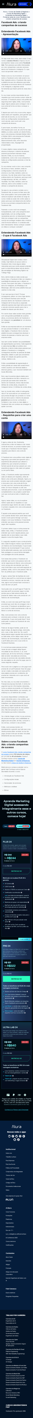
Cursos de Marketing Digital (16, 13)
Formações (9, 1215)
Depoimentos (10, 1223)
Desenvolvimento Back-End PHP (15, 1375)
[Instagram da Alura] (20, 1136)
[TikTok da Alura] (18, 1140)
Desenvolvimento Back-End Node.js (16, 1384)
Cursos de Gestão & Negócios (19, 12)
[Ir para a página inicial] (11, 4)
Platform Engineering (12, 1351)
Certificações (10, 1245)
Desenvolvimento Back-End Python (16, 1380)
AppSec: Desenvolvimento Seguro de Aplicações (16, 1344)
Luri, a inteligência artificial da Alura (16, 1234)
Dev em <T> (9, 1230)
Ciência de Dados (11, 1329)
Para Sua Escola (10, 1164)
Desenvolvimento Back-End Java (15, 1382)
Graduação (9, 1411)
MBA (24, 1411)
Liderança (9, 1390)
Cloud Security (10, 1341)
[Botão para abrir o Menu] (3, 4)
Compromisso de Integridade (14, 1171)
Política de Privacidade (12, 1168)
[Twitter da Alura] (16, 1136)
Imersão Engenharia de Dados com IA (16, 1279)
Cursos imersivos (11, 1241)
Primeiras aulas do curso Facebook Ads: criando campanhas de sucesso (16, 18)
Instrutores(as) (10, 1226)
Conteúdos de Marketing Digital (15, 15)
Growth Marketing (11, 1397)
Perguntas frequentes (12, 1296)
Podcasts (8, 1268)
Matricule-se (16, 871)
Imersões (8, 1261)
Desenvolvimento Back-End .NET (15, 1378)
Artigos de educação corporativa (12, 1273)
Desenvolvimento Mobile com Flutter (16, 1367)
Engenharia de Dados (12, 1335)
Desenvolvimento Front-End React (16, 1370)
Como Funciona (10, 1212)
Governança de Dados (12, 1333)
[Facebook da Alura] (13, 1136)
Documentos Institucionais (13, 1186)
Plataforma (9, 1219)
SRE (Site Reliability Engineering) (15, 1353)
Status (7, 1190)
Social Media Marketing (12, 1395)
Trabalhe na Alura (11, 1157)
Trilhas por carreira (15, 1315)
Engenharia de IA (11, 1321)
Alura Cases (9, 1257)
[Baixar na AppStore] (14, 1140)
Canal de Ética (10, 1179)
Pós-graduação (17, 1411)
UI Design (8, 1359)
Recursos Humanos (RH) (13, 1393)
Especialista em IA (11, 1323)
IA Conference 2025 (12, 1237)
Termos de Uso (10, 1175)
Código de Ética (10, 1182)
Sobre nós (9, 1153)
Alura (5, 12)
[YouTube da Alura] (9, 1136)
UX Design (9, 1362)
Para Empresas (10, 1160)
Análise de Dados (11, 1331)
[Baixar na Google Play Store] (23, 1136)
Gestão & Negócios (23, 761)
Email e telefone (10, 1292)
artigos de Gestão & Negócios (21, 763)
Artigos (8, 1264)
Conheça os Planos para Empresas (16, 1110)
